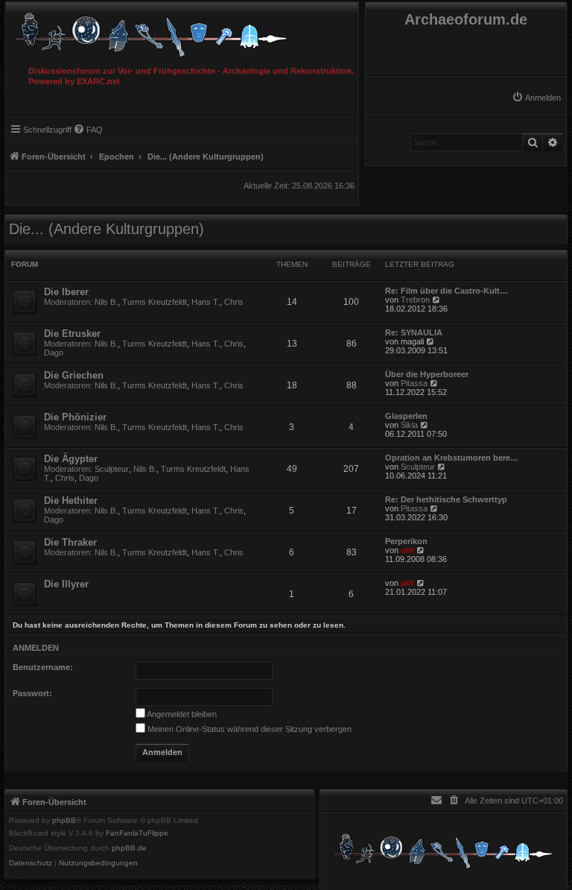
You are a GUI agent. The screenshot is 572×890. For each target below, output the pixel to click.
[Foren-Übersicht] (182, 31)
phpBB (64, 820)
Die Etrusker (72, 333)
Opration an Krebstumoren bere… (451, 457)
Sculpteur (112, 468)
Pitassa (414, 383)
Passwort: (32, 693)
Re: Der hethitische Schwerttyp (446, 499)
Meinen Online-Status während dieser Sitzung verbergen (248, 729)
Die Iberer (66, 291)
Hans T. (205, 301)
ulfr (407, 550)
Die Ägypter (71, 458)
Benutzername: (43, 667)
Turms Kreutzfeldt (154, 301)
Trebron (415, 299)
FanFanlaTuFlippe (137, 833)
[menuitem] (536, 98)
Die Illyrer (66, 584)
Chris (234, 301)
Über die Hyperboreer (426, 374)
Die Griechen (74, 375)
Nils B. (106, 301)
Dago (53, 352)
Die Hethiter (71, 500)
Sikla (409, 424)
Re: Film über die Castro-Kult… (446, 290)
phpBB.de (129, 848)
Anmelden (36, 647)
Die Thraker (70, 542)
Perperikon (406, 541)
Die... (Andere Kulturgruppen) (106, 229)
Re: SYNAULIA (413, 332)
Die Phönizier (75, 417)
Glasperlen (406, 415)
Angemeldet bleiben (181, 714)
